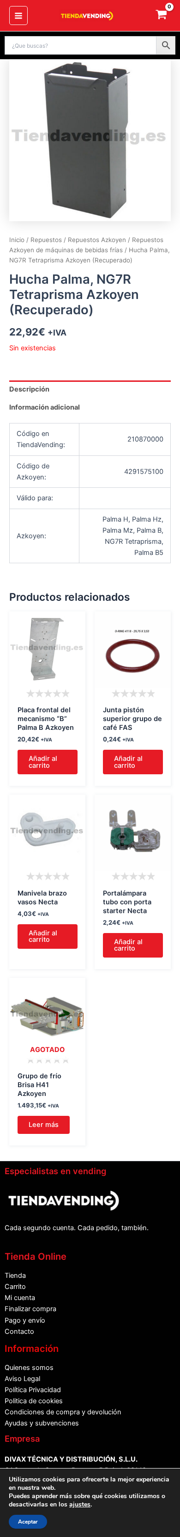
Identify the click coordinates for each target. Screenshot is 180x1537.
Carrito (15, 1286)
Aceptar (28, 1521)
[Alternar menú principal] (18, 15)
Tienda (15, 1275)
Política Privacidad (33, 1390)
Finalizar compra (30, 1309)
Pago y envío (25, 1320)
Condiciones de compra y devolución (63, 1412)
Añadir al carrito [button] (43, 762)
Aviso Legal (22, 1379)
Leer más (44, 1124)
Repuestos (46, 239)
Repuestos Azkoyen (97, 239)
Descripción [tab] (29, 389)
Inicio (16, 239)
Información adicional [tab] (44, 407)
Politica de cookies (34, 1401)
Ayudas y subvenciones (42, 1423)
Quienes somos (29, 1367)
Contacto (19, 1331)
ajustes (79, 1504)
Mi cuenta (20, 1298)
